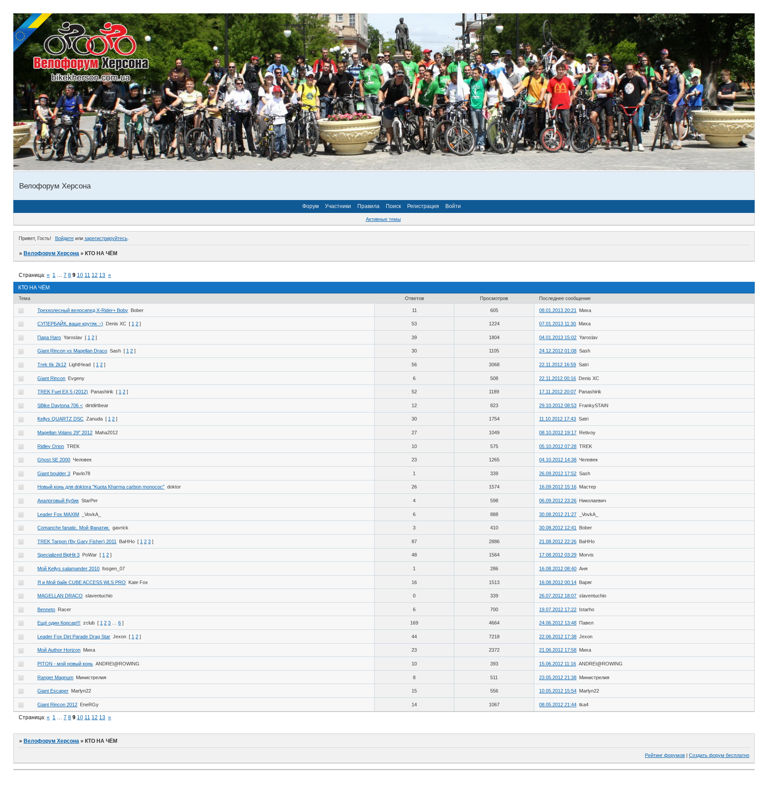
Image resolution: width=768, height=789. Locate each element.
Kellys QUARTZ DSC (60, 418)
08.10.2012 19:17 (557, 432)
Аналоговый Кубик (58, 500)
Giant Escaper (52, 690)
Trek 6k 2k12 (51, 364)
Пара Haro (49, 337)
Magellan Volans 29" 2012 (64, 432)
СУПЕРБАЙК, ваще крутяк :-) (70, 323)
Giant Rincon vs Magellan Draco (72, 350)
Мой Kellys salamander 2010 (68, 568)
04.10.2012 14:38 (557, 459)
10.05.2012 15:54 (557, 690)
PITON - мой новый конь (65, 663)
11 (87, 275)
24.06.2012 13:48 (557, 622)
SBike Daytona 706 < (60, 405)
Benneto (46, 609)
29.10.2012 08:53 (557, 405)
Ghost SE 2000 (53, 459)
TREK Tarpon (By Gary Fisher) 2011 (76, 541)
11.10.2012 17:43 (557, 418)
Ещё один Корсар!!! (58, 622)
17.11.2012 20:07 (557, 391)
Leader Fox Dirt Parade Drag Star (73, 636)
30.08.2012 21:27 (557, 514)
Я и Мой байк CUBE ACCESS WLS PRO (81, 582)
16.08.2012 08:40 (557, 568)
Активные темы (383, 219)
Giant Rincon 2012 (57, 704)
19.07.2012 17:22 (557, 609)
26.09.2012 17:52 (557, 473)
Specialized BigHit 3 (58, 554)
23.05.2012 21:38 (557, 677)
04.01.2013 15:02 (557, 337)
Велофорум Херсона (51, 253)
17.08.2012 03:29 (557, 554)
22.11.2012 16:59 (557, 364)
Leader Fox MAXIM (58, 514)
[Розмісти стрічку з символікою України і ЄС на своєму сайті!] (33, 33)
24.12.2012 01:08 (557, 350)
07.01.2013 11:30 (557, 323)
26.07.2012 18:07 (557, 595)
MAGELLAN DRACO (60, 595)
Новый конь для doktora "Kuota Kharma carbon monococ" (100, 486)
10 (80, 275)
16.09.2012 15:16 (557, 486)
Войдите (64, 238)
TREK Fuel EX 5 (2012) (62, 391)
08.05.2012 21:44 (557, 704)
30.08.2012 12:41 (557, 527)
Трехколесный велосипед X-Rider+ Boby (82, 310)
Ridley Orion (50, 446)
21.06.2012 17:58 (557, 650)
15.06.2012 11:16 (557, 663)
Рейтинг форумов (665, 755)
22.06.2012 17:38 (557, 636)
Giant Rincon (51, 378)
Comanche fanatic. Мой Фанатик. (73, 527)
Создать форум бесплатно (719, 755)
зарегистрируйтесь (106, 238)
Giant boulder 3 (53, 473)
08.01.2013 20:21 (557, 310)
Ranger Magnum (55, 677)
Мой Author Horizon (58, 650)
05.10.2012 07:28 (557, 446)
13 (102, 275)
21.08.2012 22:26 (557, 541)
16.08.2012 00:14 (557, 582)
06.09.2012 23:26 (557, 500)
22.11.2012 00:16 (557, 378)
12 (95, 275)
